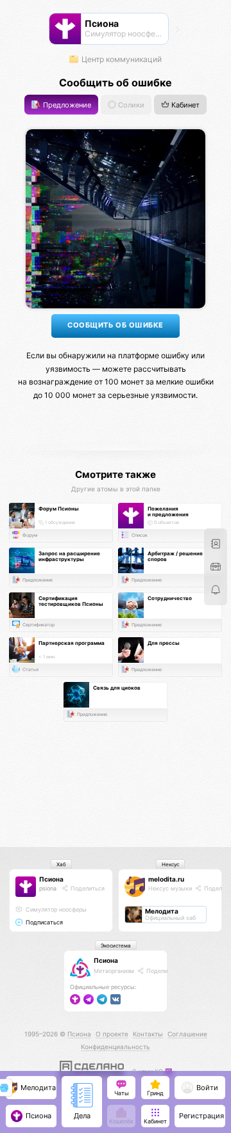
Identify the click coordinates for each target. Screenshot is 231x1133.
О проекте (112, 1034)
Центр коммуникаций (121, 59)
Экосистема (116, 945)
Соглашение (187, 1034)
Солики (130, 105)
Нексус (170, 864)
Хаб (61, 864)
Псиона (51, 879)
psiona (47, 888)
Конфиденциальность (115, 1046)
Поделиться (87, 888)
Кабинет (184, 105)
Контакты (148, 1034)
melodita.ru (166, 879)
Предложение (66, 105)
